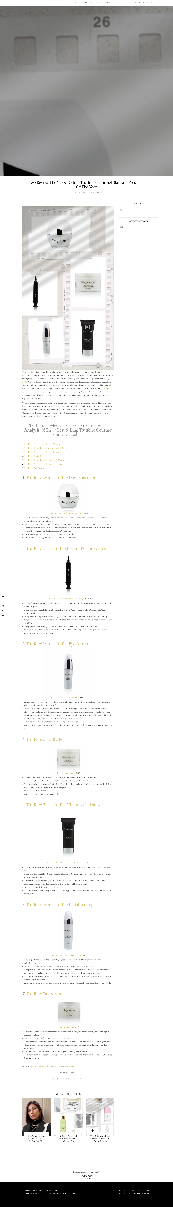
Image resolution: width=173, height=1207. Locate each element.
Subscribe (140, 2)
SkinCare (99, 192)
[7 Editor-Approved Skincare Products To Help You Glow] (68, 1117)
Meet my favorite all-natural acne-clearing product (52, 1066)
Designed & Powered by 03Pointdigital (133, 1193)
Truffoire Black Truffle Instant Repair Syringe (46, 448)
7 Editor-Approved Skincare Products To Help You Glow (68, 1138)
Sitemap (146, 1190)
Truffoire (32, 372)
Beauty (76, 3)
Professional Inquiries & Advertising (40, 1190)
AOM (23, 3)
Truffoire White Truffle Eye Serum (41, 452)
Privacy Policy (118, 1190)
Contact (130, 1190)
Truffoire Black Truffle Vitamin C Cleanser (45, 460)
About (109, 3)
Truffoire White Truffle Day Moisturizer (44, 444)
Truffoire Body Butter (35, 456)
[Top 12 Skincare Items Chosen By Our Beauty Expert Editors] (100, 1117)
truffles (24, 382)
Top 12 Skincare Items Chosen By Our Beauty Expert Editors (100, 1138)
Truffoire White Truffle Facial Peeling (43, 464)
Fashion (65, 3)
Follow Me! (86, 1178)
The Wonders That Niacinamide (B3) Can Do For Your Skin (36, 1138)
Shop (99, 3)
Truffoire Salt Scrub (34, 468)
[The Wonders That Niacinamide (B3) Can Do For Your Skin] (36, 1117)
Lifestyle (89, 3)
